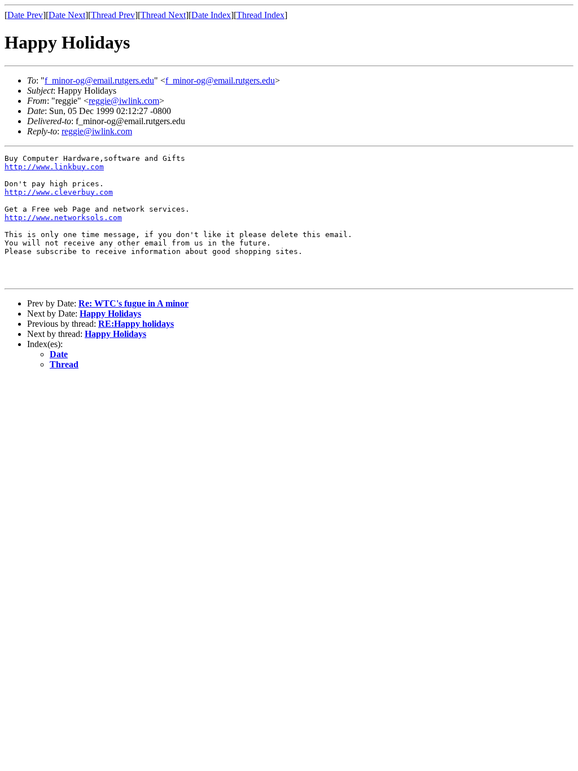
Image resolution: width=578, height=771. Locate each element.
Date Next (67, 15)
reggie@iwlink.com (124, 101)
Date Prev (25, 15)
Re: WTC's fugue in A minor (133, 303)
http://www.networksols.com (63, 217)
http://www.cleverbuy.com (59, 192)
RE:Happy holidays (136, 323)
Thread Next (163, 15)
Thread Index (260, 15)
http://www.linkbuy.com (54, 167)
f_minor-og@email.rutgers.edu (99, 80)
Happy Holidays (110, 313)
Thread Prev (113, 15)
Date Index (211, 15)
